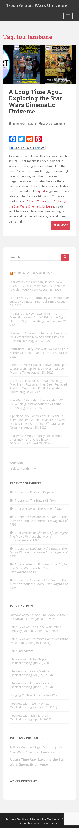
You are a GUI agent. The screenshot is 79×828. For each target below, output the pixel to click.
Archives (16, 463)
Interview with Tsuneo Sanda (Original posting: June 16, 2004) (31, 685)
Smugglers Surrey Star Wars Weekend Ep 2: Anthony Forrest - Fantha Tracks (39, 351)
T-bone (20, 492)
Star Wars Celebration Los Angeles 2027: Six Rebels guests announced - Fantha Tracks (37, 404)
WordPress (52, 823)
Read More (61, 225)
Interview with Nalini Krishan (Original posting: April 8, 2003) (30, 717)
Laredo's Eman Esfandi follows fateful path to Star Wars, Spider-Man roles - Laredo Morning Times (39, 368)
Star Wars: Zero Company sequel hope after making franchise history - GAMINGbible (36, 439)
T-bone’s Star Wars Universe (36, 5)
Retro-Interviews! (21, 651)
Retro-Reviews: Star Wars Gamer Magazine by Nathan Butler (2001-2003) (39, 641)
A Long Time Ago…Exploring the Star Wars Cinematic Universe (35, 101)
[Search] (65, 257)
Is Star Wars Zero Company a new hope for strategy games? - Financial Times (39, 299)
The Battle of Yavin (43, 500)
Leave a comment (54, 123)
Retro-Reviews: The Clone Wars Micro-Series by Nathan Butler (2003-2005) (36, 629)
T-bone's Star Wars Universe (22, 819)
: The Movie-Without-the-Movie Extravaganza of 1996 (39, 520)
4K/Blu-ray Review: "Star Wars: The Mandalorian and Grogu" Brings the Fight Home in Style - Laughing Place (38, 317)
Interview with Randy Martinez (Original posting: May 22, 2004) (31, 673)
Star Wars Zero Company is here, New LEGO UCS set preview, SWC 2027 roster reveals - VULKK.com (37, 285)
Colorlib (25, 823)
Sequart (40, 191)
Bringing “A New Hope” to (34, 695)
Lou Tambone (50, 819)
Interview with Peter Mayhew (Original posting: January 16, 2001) (33, 705)
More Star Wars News (32, 273)
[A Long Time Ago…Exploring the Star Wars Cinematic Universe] (39, 64)
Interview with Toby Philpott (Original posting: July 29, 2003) (31, 661)
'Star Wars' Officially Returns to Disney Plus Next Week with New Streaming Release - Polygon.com (39, 337)
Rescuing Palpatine (43, 492)
